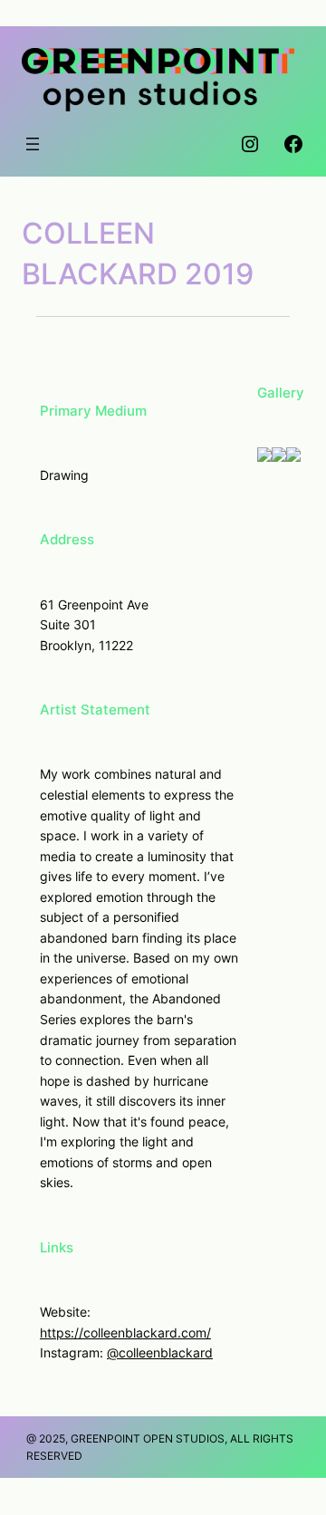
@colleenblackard (160, 1352)
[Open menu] (32, 144)
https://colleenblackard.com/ (125, 1332)
